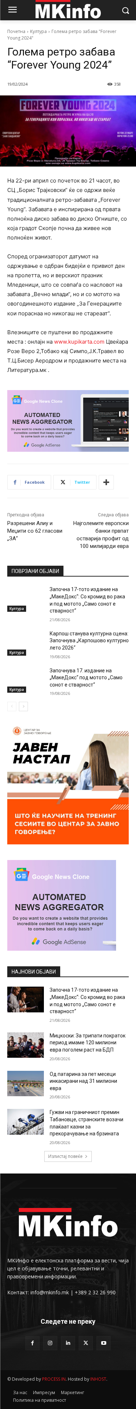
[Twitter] (86, 1343)
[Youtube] (103, 1343)
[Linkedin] (68, 1343)
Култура (38, 31)
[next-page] (23, 706)
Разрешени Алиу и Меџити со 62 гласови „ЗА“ (34, 531)
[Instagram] (50, 1343)
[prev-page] (11, 706)
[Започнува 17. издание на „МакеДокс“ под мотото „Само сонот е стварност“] (25, 680)
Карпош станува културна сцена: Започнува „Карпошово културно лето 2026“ (89, 641)
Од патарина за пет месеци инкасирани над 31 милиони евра (83, 1081)
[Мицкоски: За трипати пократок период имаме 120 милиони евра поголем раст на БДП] (25, 1045)
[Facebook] (32, 1343)
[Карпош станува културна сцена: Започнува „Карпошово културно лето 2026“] (25, 643)
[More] (106, 482)
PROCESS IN (54, 1379)
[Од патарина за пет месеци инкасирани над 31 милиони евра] (25, 1083)
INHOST (98, 1379)
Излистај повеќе (65, 1156)
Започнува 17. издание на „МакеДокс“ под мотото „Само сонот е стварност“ (86, 678)
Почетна (16, 31)
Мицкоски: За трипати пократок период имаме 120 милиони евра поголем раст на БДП (87, 1043)
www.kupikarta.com (79, 341)
